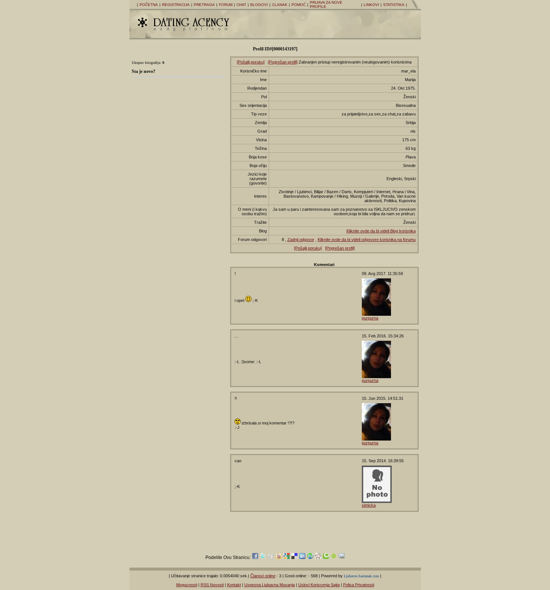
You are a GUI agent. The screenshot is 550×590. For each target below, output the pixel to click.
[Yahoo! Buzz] (279, 557)
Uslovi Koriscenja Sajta (319, 585)
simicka (369, 505)
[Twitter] (263, 557)
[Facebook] (255, 557)
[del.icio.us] (294, 557)
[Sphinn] (334, 557)
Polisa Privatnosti (358, 585)
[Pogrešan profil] (282, 62)
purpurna (370, 318)
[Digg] (271, 557)
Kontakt (234, 585)
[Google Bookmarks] (287, 557)
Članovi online (262, 576)
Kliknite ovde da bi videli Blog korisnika (381, 231)
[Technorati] (326, 557)
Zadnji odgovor (300, 239)
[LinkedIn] (302, 557)
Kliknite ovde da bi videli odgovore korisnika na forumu (367, 239)
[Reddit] (318, 557)
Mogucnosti (186, 585)
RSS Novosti (212, 585)
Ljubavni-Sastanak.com (361, 576)
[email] (342, 557)
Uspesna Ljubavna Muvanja (269, 585)
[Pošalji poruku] (251, 62)
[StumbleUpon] (310, 557)
